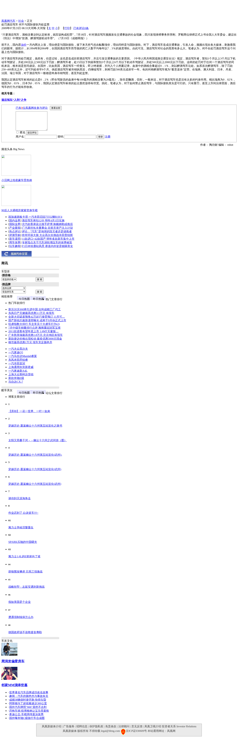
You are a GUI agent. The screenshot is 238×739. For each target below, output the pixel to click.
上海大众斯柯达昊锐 (20, 374)
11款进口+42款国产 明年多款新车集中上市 (48, 238)
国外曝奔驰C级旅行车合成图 (27, 718)
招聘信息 (81, 726)
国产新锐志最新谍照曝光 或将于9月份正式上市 (37, 320)
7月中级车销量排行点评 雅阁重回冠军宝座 (34, 327)
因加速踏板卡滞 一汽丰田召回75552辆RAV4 (35, 216)
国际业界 (14, 224)
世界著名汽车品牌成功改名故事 (28, 692)
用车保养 (14, 242)
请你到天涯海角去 (19, 498)
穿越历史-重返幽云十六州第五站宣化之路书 (35, 425)
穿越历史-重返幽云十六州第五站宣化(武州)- (35, 454)
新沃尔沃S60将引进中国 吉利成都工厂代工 (34, 309)
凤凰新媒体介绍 (51, 726)
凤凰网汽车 (8, 20)
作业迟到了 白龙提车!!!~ (23, 512)
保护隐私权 (96, 726)
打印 (67, 28)
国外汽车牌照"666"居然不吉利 (28, 707)
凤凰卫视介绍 (152, 726)
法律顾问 (123, 726)
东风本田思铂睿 (18, 359)
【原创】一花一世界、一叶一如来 (29, 411)
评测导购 (14, 235)
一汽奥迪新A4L (18, 370)
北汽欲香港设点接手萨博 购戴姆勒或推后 (47, 224)
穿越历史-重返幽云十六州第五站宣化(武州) (34, 469)
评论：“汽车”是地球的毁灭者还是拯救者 (47, 231)
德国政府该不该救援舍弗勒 (25, 632)
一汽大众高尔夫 (18, 348)
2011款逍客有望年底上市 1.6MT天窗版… (33, 331)
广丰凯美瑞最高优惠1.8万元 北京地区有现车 (35, 335)
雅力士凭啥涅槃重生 (20, 527)
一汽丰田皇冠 (16, 363)
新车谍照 (14, 238)
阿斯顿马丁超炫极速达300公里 (28, 703)
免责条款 (110, 726)
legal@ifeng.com (110, 730)
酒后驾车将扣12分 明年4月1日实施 (43, 220)
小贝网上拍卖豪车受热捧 (16, 180)
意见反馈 (137, 726)
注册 (107, 136)
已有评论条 (81, 28)
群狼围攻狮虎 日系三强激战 (25, 571)
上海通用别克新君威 (20, 367)
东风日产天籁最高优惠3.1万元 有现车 (31, 313)
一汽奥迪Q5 (15, 352)
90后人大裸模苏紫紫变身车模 (19, 210)
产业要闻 (14, 227)
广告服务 (68, 726)
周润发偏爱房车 (13, 661)
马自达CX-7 (15, 381)
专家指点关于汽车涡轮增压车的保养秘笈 (47, 242)
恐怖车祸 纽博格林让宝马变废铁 (29, 710)
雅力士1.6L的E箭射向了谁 (24, 556)
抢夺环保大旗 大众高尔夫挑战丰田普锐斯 (47, 235)
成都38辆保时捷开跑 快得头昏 (27, 699)
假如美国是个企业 (19, 601)
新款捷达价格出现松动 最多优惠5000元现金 (35, 338)
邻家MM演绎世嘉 (14, 685)
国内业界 (14, 220)
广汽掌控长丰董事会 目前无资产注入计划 (47, 227)
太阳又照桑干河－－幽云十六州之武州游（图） (37, 440)
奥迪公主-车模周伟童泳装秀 (26, 714)
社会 (21, 20)
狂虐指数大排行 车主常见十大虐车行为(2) (34, 324)
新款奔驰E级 (16, 378)
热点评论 (14, 231)
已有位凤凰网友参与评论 (32, 107)
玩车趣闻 (14, 246)
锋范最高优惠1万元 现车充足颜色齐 (30, 342)
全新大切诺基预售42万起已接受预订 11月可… (36, 316)
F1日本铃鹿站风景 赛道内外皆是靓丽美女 (47, 246)
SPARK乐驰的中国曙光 (22, 541)
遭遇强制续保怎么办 (20, 617)
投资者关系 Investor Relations (179, 726)
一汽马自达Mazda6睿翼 (22, 356)
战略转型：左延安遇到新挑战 (26, 586)
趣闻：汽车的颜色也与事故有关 (28, 696)
